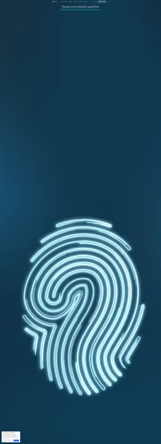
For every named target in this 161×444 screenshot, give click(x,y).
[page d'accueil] (55, 1)
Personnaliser (5, 440)
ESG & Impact (75, 1)
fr (92, 1)
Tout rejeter (10, 440)
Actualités (85, 1)
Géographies (70, 1)
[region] (11, 437)
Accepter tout (16, 440)
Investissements (80, 1)
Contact (96, 1)
